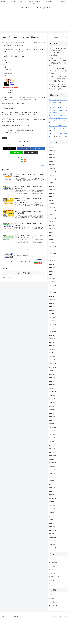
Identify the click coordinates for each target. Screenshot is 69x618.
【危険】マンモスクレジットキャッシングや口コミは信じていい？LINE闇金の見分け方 (57, 79)
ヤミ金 (5, 138)
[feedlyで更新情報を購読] (22, 160)
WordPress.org (53, 605)
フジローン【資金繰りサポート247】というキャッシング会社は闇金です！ (58, 71)
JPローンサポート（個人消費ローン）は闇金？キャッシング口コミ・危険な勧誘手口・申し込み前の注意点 (58, 52)
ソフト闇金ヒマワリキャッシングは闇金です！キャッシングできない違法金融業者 (58, 110)
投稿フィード (53, 598)
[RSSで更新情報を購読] (25, 160)
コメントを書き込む (24, 273)
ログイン (51, 595)
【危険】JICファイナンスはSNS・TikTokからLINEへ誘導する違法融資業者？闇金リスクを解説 (57, 62)
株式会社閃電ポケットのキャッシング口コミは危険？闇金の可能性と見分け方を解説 (57, 87)
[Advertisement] (34, 21)
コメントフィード (54, 602)
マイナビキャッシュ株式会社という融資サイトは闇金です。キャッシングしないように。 (58, 118)
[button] (31, 152)
